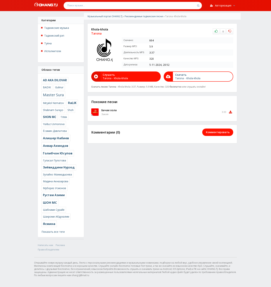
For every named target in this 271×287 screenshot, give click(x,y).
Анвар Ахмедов (55, 146)
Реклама (60, 245)
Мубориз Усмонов (54, 188)
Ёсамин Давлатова (55, 131)
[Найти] (198, 5)
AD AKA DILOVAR (55, 80)
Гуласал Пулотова (54, 160)
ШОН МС (50, 202)
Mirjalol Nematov (53, 103)
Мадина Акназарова (55, 181)
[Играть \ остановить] (95, 112)
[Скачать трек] (230, 112)
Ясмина (49, 224)
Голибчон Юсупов (57, 153)
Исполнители (52, 51)
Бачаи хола (109, 110)
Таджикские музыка (56, 28)
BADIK (47, 87)
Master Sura (53, 94)
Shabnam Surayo (53, 110)
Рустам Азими (54, 195)
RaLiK (72, 103)
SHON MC (49, 117)
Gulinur (59, 87)
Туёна (48, 43)
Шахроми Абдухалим (56, 216)
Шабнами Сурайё (54, 209)
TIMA (63, 117)
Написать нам (45, 245)
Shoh (70, 110)
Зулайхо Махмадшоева (57, 174)
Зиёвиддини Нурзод (59, 167)
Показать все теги (53, 231)
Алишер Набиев (56, 138)
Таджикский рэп (54, 35)
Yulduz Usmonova (54, 124)
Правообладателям (48, 249)
